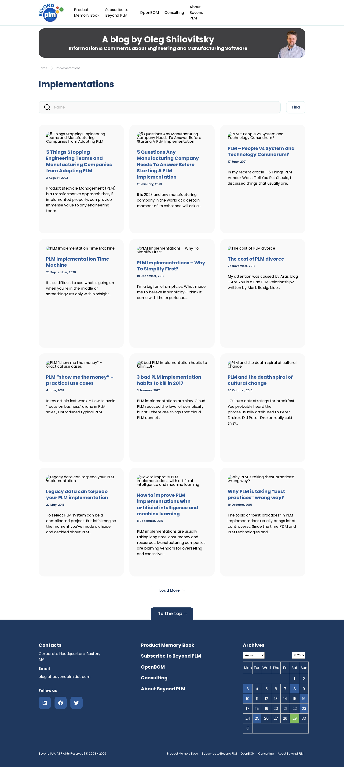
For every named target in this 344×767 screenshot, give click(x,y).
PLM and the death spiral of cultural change (260, 380)
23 (304, 708)
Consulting (174, 12)
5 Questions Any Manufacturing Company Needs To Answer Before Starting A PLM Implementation (168, 164)
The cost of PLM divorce (256, 259)
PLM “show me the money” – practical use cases (79, 380)
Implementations (68, 68)
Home (43, 68)
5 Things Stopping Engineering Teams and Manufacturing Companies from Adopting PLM (79, 161)
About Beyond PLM (196, 12)
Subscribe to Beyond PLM (116, 12)
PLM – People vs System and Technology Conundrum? (261, 151)
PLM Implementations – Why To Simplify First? (171, 265)
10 (247, 698)
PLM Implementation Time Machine (77, 262)
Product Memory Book (86, 12)
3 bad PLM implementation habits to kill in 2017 (169, 380)
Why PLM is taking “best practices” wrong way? (256, 494)
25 (257, 718)
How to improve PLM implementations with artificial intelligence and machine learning (167, 504)
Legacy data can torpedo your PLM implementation (77, 494)
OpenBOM (149, 12)
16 (304, 698)
